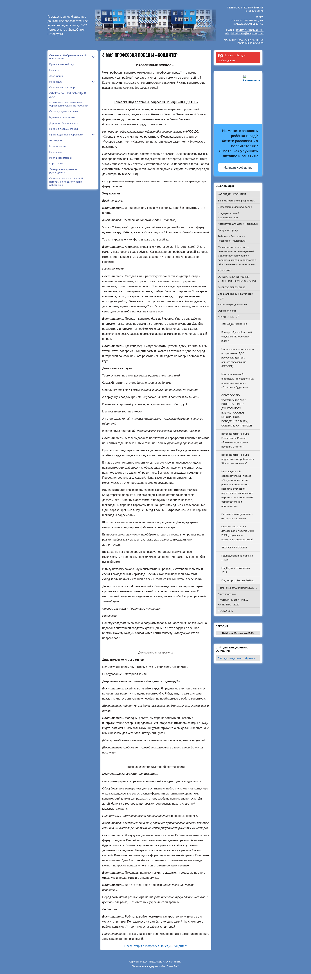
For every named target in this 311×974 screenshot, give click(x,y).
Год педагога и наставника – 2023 (237, 558)
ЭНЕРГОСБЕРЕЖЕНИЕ (231, 287)
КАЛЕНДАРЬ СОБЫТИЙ (232, 194)
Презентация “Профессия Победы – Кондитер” (155, 946)
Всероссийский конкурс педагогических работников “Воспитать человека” (237, 459)
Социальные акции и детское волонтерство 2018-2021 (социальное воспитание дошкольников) (238, 533)
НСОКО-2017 (225, 610)
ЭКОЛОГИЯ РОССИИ (234, 547)
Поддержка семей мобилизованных (228, 215)
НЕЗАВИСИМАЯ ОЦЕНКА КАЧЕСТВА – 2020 (233, 602)
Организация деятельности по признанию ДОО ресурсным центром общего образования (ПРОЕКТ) (237, 357)
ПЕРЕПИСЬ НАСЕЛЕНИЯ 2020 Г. (237, 587)
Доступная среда (228, 230)
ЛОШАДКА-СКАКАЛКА (234, 324)
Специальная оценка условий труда (235, 296)
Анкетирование (227, 594)
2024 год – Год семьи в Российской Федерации (231, 238)
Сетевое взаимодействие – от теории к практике (237, 516)
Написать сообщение (238, 167)
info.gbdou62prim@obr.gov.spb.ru (244, 33)
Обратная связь (227, 310)
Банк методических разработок (236, 200)
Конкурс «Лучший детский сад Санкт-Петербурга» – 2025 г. (236, 336)
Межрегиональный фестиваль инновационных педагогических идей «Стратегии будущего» (237, 380)
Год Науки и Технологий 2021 (235, 570)
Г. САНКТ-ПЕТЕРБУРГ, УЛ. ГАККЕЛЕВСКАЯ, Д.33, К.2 (247, 22)
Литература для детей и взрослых (238, 223)
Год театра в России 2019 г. (237, 580)
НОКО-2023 (225, 270)
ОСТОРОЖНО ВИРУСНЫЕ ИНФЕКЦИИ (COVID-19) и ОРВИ (237, 279)
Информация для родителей (235, 206)
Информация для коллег (232, 304)
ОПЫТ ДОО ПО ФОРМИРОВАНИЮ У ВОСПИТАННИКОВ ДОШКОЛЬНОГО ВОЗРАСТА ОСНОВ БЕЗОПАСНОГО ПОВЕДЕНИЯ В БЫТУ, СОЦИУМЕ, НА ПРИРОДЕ (236, 410)
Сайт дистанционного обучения (236, 658)
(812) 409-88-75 (254, 10)
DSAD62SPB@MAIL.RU (249, 30)
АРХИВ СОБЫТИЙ (228, 317)
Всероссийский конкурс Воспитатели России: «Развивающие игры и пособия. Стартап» (235, 440)
